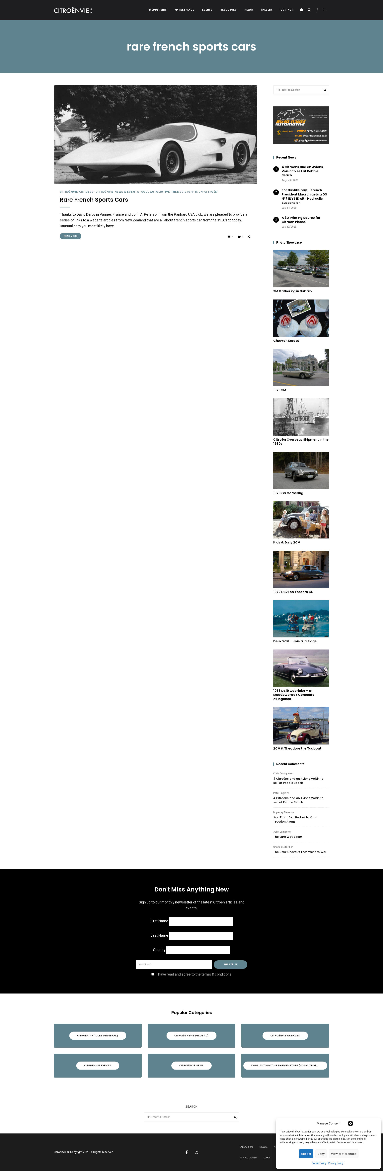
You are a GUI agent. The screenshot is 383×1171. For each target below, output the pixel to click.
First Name (159, 921)
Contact (286, 10)
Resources (228, 10)
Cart (267, 1157)
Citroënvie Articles (77, 192)
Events (207, 10)
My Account (249, 1157)
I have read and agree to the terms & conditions (194, 974)
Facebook (187, 1152)
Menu (325, 10)
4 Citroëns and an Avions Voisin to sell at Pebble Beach (298, 781)
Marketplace (184, 10)
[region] (301, 125)
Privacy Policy (336, 1163)
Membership (158, 10)
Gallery (266, 10)
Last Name (159, 935)
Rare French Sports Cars (94, 199)
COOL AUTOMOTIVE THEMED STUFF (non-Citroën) (180, 192)
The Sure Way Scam (287, 837)
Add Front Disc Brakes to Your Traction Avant (295, 819)
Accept (306, 1154)
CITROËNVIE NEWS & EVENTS (117, 192)
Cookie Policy (319, 1163)
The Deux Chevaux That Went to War (300, 852)
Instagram (196, 1152)
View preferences (343, 1154)
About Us (247, 1147)
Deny (321, 1154)
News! (249, 10)
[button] (350, 1123)
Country (159, 950)
